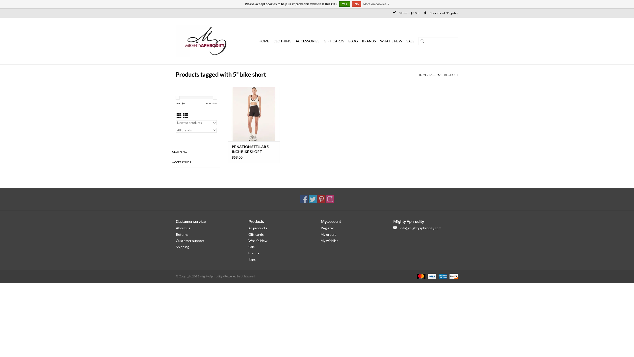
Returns (182, 234)
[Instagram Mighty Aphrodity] (330, 199)
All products (257, 228)
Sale (251, 247)
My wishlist (329, 240)
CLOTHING (282, 41)
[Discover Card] (453, 276)
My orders (328, 234)
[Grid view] (179, 116)
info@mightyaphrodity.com (420, 228)
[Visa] (431, 276)
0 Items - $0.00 (408, 13)
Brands (369, 41)
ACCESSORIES (307, 41)
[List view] (185, 116)
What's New (257, 240)
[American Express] (442, 276)
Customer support (190, 240)
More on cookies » (376, 4)
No (357, 4)
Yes (344, 4)
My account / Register (443, 13)
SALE (410, 41)
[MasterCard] (420, 276)
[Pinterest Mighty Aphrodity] (321, 199)
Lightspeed (247, 276)
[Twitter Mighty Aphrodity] (313, 199)
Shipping (182, 247)
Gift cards (334, 41)
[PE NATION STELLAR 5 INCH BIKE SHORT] (254, 114)
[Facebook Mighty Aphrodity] (304, 199)
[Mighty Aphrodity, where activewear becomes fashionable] (208, 41)
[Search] (422, 41)
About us (183, 228)
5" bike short (448, 75)
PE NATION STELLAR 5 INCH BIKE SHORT (250, 149)
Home (264, 41)
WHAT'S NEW (391, 41)
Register (327, 228)
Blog (353, 41)
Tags (432, 75)
